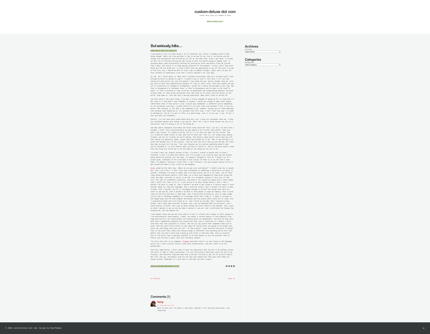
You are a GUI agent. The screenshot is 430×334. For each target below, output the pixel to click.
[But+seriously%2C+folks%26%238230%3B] (226, 266)
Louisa (174, 51)
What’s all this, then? (215, 21)
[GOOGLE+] (234, 266)
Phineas (186, 241)
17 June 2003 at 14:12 (165, 305)
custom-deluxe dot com (215, 11)
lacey (160, 302)
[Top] (423, 328)
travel (176, 266)
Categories (249, 62)
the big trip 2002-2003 (164, 266)
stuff (153, 266)
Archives (248, 49)
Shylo (153, 168)
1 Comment (164, 51)
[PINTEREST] (229, 266)
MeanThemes (56, 328)
